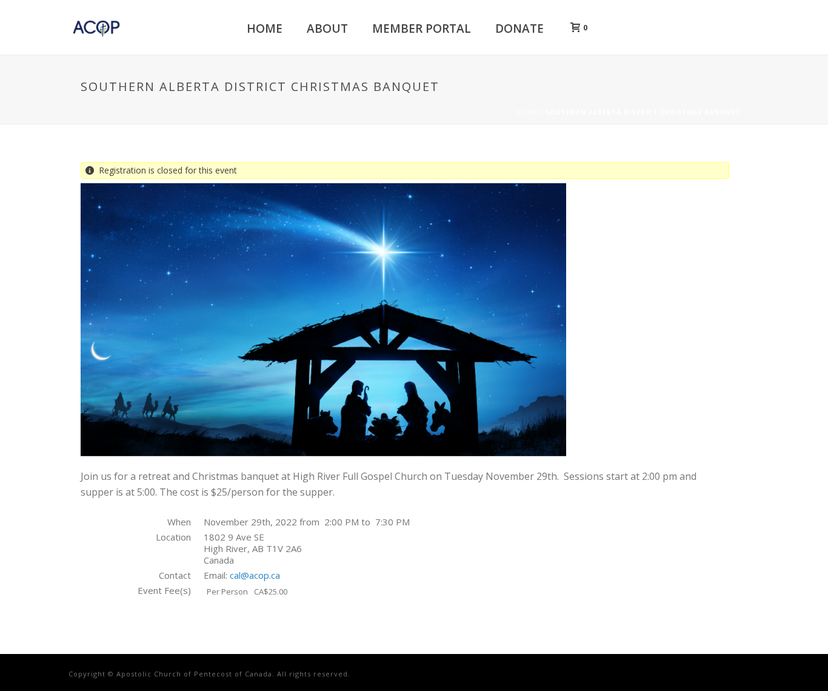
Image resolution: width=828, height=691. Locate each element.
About (327, 28)
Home (264, 28)
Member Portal (421, 28)
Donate (519, 28)
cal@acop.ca (255, 575)
